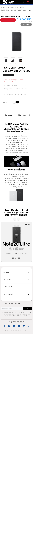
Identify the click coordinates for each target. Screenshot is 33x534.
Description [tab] (9, 115)
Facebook (4, 326)
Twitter (28, 326)
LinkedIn (14, 326)
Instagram (9, 326)
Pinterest (23, 326)
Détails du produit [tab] (24, 115)
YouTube (19, 326)
